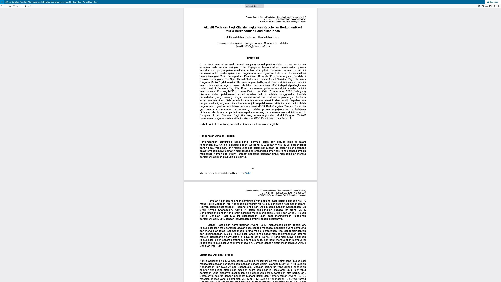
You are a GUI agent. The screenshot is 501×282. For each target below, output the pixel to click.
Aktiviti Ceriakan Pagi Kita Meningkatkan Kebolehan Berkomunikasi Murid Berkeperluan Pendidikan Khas (51, 2)
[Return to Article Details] (2, 2)
